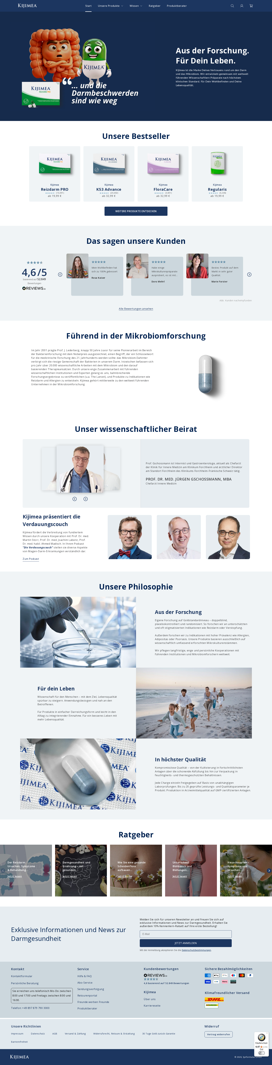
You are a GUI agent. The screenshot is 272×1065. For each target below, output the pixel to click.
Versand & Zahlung (75, 1033)
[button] (110, 6)
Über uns (150, 999)
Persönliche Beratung (25, 983)
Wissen (134, 5)
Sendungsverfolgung (90, 989)
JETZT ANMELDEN (186, 943)
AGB (54, 1033)
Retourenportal (87, 995)
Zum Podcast (31, 559)
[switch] (261, 1053)
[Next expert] (85, 498)
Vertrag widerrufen (218, 1034)
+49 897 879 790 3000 (35, 1008)
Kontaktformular (21, 976)
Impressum (17, 1033)
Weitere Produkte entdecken (136, 211)
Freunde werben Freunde (93, 1002)
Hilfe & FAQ (84, 976)
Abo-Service (85, 982)
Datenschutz (38, 1033)
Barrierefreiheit (19, 1041)
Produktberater (87, 1008)
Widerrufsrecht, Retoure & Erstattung (114, 1033)
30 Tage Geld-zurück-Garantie (158, 1033)
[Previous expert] (74, 498)
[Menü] (267, 1034)
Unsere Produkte (109, 5)
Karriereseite (152, 1005)
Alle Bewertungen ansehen (136, 308)
